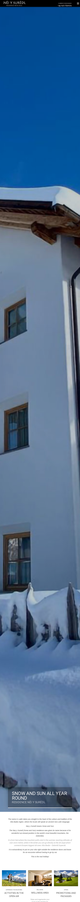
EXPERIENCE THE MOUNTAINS (14, 890)
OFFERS (66, 890)
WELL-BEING (40, 889)
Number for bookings (64, 3)
